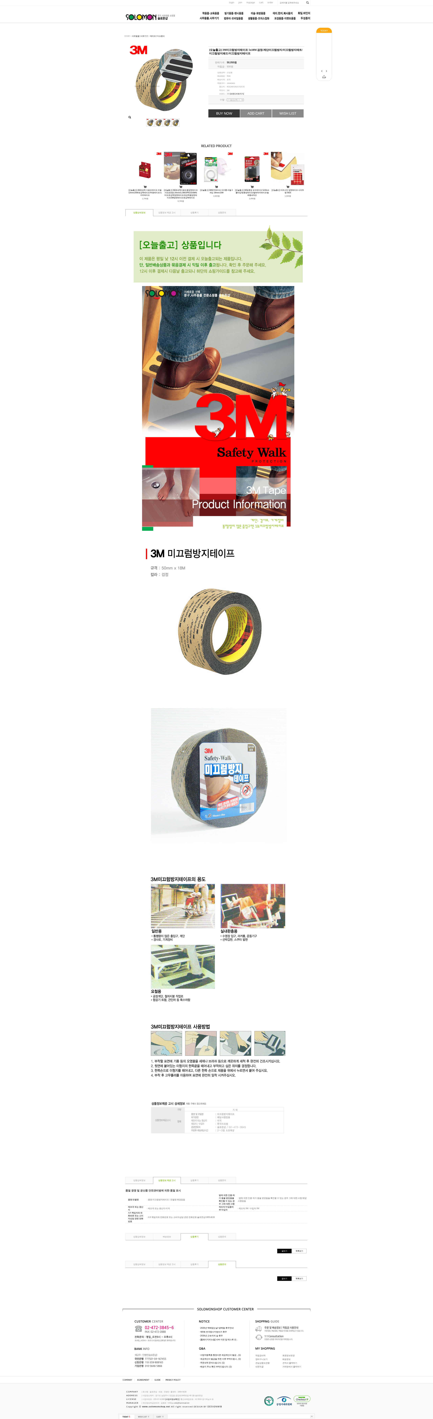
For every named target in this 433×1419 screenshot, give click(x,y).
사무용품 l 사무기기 (140, 36)
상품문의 (222, 212)
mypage (250, 2)
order (270, 2)
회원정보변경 (288, 1355)
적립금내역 (260, 1355)
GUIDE (157, 1380)
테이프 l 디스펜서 (157, 36)
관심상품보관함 (262, 1363)
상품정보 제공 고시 (167, 212)
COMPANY (127, 1380)
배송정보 (167, 1237)
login (231, 2)
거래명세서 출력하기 (291, 1367)
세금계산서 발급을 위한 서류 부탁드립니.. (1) (220, 1359)
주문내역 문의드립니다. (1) (212, 1363)
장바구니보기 (261, 1359)
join (240, 2)
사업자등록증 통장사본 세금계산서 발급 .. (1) (220, 1355)
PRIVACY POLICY (173, 1380)
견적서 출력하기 (289, 1363)
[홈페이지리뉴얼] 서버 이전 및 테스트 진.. (218, 1339)
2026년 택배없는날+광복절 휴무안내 (217, 1328)
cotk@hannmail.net (181, 1403)
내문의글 (259, 1367)
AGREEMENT (143, 1380)
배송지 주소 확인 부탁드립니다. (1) (216, 1367)
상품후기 (194, 212)
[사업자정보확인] (172, 1399)
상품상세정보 (139, 212)
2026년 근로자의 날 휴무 (211, 1336)
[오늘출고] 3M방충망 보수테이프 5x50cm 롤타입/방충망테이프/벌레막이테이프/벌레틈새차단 (252, 192)
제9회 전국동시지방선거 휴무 (213, 1332)
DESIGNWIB (215, 1406)
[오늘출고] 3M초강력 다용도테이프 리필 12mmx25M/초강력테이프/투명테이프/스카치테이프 (145, 192)
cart (261, 2)
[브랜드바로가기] (237, 94)
